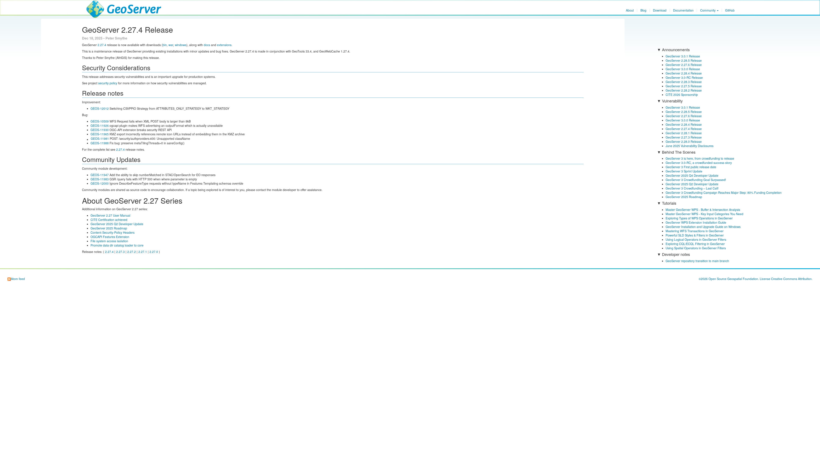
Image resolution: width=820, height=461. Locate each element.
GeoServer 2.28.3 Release (684, 82)
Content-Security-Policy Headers (113, 232)
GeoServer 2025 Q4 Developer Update (692, 175)
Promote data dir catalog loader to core (117, 245)
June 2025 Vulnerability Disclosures (689, 146)
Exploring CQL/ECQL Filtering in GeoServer (695, 244)
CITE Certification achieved (109, 219)
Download (659, 10)
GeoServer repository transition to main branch (697, 261)
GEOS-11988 (100, 143)
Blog (643, 10)
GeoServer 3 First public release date (691, 167)
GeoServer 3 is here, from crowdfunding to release (700, 158)
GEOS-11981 (100, 138)
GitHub (730, 10)
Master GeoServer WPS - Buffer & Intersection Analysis (703, 209)
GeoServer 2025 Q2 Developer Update (117, 224)
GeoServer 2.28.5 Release (684, 60)
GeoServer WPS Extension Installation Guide (696, 222)
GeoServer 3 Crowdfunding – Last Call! (692, 188)
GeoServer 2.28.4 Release (684, 73)
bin (165, 45)
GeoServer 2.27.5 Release (684, 86)
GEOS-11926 (100, 125)
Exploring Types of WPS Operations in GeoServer (699, 218)
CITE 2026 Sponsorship (682, 94)
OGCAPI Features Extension (110, 237)
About (630, 10)
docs (207, 45)
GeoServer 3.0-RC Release (684, 77)
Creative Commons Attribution (791, 279)
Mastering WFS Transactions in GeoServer (694, 231)
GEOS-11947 (100, 175)
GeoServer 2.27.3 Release (684, 137)
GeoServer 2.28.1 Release (684, 133)
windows (180, 45)
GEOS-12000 (100, 183)
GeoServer (99, 5)
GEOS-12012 (100, 108)
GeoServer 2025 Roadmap (109, 228)
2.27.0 (153, 251)
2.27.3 (120, 251)
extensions (224, 45)
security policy (107, 83)
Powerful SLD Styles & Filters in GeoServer (695, 235)
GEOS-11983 (100, 179)
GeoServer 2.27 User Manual (110, 215)
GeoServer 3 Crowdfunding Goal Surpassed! (696, 180)
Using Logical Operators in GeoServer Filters (696, 239)
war (170, 45)
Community (708, 10)
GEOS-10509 (100, 121)
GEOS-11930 (100, 130)
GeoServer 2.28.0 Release (684, 141)
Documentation (683, 10)
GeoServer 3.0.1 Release (683, 56)
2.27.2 (131, 251)
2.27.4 (102, 45)
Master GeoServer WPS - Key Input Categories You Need (704, 214)
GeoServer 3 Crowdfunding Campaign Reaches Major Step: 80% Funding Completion (724, 192)
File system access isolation (109, 241)
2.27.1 (142, 251)
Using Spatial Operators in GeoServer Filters (696, 248)
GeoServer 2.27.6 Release (684, 65)
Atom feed (18, 279)
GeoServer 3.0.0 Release (683, 69)
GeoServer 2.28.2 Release (684, 90)
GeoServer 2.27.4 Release (684, 129)
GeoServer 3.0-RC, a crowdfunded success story (699, 162)
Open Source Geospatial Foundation (733, 279)
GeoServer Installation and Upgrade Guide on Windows (703, 227)
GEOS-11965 (100, 134)
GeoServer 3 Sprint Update (684, 171)
